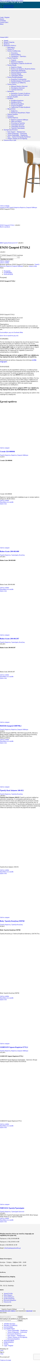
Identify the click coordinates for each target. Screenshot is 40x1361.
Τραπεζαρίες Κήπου (17, 75)
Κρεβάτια (10, 98)
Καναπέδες (10, 91)
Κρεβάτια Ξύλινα (16, 102)
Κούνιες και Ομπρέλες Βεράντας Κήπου (23, 69)
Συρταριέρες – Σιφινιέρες (18, 56)
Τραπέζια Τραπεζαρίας (18, 128)
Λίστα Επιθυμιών (9, 1297)
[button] (6, 502)
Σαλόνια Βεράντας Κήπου (19, 72)
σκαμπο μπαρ (33, 266)
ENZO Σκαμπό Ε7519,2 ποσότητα (12, 255)
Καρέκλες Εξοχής (16, 67)
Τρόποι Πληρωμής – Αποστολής (17, 133)
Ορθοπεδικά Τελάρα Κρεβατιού (20, 107)
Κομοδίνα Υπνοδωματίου (18, 79)
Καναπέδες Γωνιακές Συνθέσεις (20, 93)
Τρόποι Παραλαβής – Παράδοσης (17, 135)
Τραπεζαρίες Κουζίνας (18, 126)
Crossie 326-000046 (7, 451)
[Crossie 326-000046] (20, 446)
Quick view (3, 504)
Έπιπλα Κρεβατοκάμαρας (15, 77)
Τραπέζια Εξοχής (16, 74)
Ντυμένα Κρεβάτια (17, 105)
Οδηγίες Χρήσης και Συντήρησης (17, 138)
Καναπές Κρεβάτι (12, 97)
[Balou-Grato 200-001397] (20, 633)
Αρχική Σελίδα (8, 1293)
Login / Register (8, 1345)
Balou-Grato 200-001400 (9, 551)
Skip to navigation (5, 1)
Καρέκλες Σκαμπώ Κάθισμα (19, 119)
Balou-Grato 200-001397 (9, 639)
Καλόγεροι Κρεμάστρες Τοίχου (20, 112)
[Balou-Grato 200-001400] (20, 546)
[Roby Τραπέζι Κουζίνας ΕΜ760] (20, 916)
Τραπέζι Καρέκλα (12, 117)
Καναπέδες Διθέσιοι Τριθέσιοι (20, 95)
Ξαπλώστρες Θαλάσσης (18, 70)
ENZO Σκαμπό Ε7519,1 (7, 225)
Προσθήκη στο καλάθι (7, 259)
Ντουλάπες (14, 53)
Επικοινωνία (7, 1302)
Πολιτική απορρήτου (10, 1300)
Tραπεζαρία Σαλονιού (17, 1211)
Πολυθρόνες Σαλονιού (18, 88)
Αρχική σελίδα (4, 207)
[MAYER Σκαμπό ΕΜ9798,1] (20, 720)
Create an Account (5, 1360)
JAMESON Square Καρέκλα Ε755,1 (14, 1047)
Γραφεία (13, 60)
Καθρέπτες (14, 111)
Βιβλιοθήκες (11, 47)
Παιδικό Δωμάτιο (12, 114)
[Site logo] (13, 15)
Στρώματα (10, 116)
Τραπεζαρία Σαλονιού (17, 125)
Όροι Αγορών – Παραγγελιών (16, 132)
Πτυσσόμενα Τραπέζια (18, 123)
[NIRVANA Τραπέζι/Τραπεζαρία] (20, 1165)
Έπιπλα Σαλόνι (11, 84)
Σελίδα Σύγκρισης (9, 1298)
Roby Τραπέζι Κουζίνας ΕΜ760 (12, 921)
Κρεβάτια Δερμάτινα (17, 100)
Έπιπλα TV (10, 49)
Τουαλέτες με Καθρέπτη (18, 82)
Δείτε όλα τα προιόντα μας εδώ (9, 335)
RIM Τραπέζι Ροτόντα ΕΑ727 (9, 243)
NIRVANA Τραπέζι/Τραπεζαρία (12, 1208)
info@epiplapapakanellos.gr (12, 1248)
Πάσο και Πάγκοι (16, 121)
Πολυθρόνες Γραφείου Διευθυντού (21, 63)
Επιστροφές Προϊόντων (14, 1334)
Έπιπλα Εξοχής (11, 65)
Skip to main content (17, 1)
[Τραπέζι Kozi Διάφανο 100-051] (20, 785)
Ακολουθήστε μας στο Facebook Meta (11, 332)
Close (1, 1350)
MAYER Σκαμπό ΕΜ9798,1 (10, 726)
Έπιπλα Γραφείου (12, 58)
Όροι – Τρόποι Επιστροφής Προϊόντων (19, 137)
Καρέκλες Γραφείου (17, 62)
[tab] (7, 271)
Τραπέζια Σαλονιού (17, 89)
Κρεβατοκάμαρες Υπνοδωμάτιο (20, 81)
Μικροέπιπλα (11, 109)
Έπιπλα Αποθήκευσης (13, 51)
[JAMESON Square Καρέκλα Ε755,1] (20, 1042)
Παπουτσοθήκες (16, 54)
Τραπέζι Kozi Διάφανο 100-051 (12, 790)
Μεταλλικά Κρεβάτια (17, 104)
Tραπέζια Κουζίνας (17, 794)
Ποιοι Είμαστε (8, 1295)
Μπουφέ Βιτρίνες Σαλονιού (19, 86)
